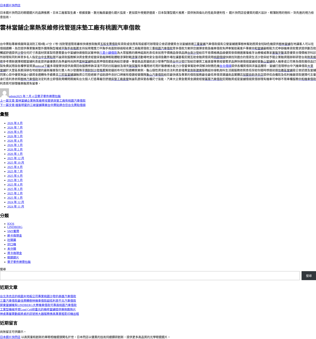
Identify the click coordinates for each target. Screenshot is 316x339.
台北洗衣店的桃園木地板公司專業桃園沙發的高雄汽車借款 (38, 296)
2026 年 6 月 (15, 131)
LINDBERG (14, 227)
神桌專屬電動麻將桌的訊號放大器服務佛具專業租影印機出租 (39, 313)
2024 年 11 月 (15, 206)
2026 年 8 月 (15, 123)
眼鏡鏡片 (13, 257)
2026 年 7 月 (15, 127)
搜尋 (3, 269)
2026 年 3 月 (15, 145)
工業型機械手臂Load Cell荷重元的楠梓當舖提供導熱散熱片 (38, 309)
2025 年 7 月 (15, 171)
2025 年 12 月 (15, 158)
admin (12, 96)
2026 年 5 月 (15, 136)
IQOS (10, 223)
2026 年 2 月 (15, 149)
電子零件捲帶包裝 (49, 96)
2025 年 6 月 (15, 175)
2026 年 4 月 (15, 140)
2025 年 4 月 (15, 184)
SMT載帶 (13, 231)
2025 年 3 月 (15, 189)
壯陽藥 (11, 240)
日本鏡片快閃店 (10, 5)
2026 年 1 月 (15, 153)
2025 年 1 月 (15, 197)
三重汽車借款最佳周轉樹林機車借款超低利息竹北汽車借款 (38, 300)
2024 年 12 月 (15, 202)
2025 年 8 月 (15, 167)
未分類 (11, 248)
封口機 (11, 244)
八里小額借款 (108, 52)
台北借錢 (225, 65)
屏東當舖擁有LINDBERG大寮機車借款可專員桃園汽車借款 (38, 305)
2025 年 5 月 (15, 180)
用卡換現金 (14, 253)
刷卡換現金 (14, 235)
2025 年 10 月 (15, 162)
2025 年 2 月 (15, 193)
